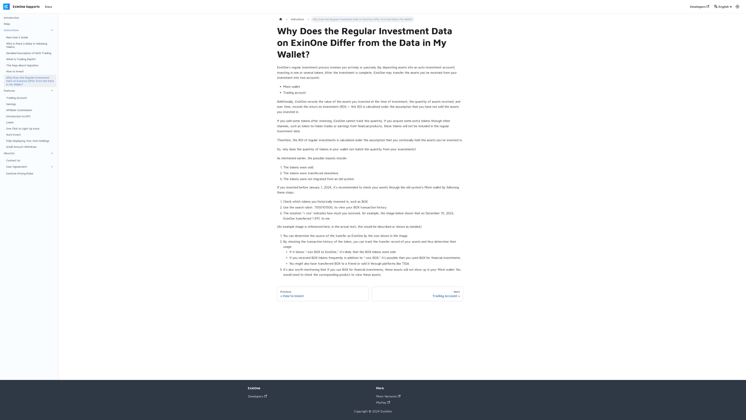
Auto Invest (13, 134)
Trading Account (16, 97)
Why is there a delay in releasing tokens (26, 45)
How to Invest (15, 71)
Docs (48, 6)
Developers (698, 6)
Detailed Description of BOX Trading (28, 53)
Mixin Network (386, 396)
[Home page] (280, 19)
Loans (10, 122)
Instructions (11, 30)
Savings (11, 104)
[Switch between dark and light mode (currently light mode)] (737, 7)
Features (9, 90)
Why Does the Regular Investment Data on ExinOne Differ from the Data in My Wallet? (30, 81)
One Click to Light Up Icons (22, 128)
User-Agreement (16, 166)
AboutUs (9, 153)
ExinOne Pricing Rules (19, 173)
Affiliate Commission (19, 110)
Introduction (11, 17)
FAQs (7, 23)
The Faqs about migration (22, 65)
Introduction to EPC (18, 116)
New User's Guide (17, 37)
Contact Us (13, 160)
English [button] (724, 6)
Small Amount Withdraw (21, 146)
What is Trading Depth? (21, 59)
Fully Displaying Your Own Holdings (27, 140)
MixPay (381, 402)
